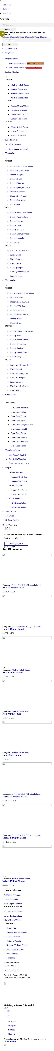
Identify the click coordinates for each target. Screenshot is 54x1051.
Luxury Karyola (16, 221)
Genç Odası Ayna (18, 420)
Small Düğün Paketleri (13, 904)
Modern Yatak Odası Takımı (21, 166)
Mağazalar (9, 52)
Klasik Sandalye (16, 382)
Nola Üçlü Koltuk (12, 713)
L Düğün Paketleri (11, 899)
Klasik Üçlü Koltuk (18, 131)
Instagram (7, 13)
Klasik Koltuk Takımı (19, 127)
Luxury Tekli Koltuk (19, 119)
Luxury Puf (14, 242)
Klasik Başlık (15, 263)
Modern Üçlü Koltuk (19, 89)
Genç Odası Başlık (18, 433)
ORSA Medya (10, 1041)
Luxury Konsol (16, 335)
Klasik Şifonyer (16, 267)
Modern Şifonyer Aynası (20, 187)
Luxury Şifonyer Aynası (19, 234)
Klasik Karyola (16, 259)
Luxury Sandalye (17, 348)
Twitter (5, 9)
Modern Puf (15, 204)
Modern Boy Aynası (18, 196)
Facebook (7, 5)
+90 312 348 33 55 (11, 970)
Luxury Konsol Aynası (19, 340)
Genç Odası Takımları (19, 408)
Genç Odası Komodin (19, 442)
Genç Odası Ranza (18, 446)
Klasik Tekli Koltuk (19, 136)
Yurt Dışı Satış (11, 48)
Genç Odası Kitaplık (19, 429)
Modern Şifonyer (17, 183)
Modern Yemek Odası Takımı (22, 293)
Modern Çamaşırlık (18, 200)
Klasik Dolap (15, 255)
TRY (9, 1015)
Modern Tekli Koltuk (19, 98)
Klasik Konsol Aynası (19, 373)
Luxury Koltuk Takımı (20, 106)
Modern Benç (15, 323)
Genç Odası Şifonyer (19, 416)
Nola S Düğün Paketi (13, 629)
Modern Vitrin (16, 319)
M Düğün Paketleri (33, 585)
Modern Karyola (16, 175)
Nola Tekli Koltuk (12, 755)
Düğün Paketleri (18, 585)
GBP (6, 1008)
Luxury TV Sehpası (18, 344)
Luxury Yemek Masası (19, 352)
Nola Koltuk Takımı (13, 672)
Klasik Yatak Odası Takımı (21, 251)
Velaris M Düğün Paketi (15, 796)
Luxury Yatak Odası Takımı (21, 213)
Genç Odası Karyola (19, 437)
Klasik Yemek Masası (18, 386)
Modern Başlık (16, 179)
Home (5, 525)
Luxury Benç (15, 357)
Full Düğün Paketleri (12, 895)
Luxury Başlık (16, 225)
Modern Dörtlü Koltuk (20, 94)
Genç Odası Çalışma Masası (22, 425)
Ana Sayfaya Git (16, 544)
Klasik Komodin (16, 276)
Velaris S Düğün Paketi (14, 837)
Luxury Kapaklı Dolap (19, 217)
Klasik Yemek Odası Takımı (21, 365)
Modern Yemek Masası (19, 314)
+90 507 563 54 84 (11, 966)
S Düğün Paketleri (33, 626)
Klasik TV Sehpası (17, 378)
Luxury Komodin (17, 238)
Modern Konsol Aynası (19, 302)
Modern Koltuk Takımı (20, 85)
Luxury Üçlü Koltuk (19, 110)
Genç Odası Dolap (18, 412)
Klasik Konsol (16, 369)
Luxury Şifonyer (16, 230)
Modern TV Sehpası (18, 306)
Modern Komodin (17, 192)
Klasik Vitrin (15, 390)
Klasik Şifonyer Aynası (19, 272)
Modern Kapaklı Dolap (19, 170)
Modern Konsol (16, 298)
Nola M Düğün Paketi (14, 587)
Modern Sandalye (17, 310)
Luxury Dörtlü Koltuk (20, 115)
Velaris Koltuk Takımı (14, 881)
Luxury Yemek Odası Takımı (21, 331)
